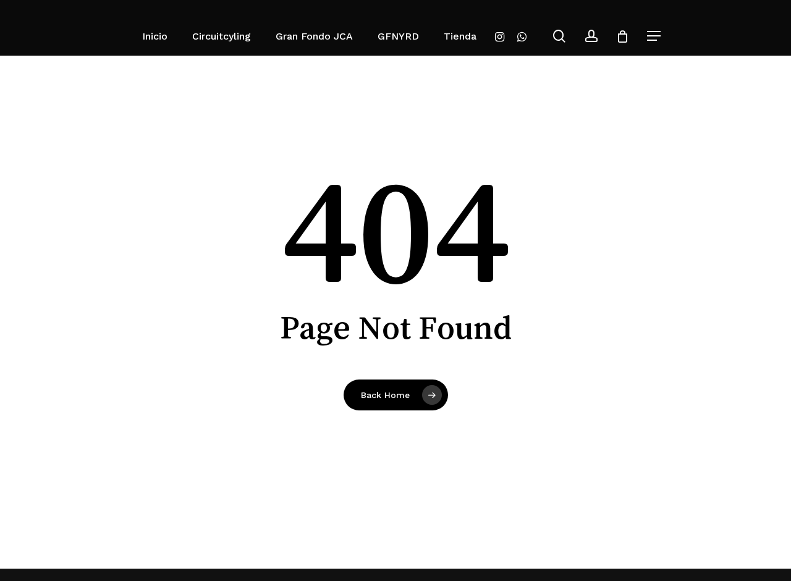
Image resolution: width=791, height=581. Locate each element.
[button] (654, 36)
